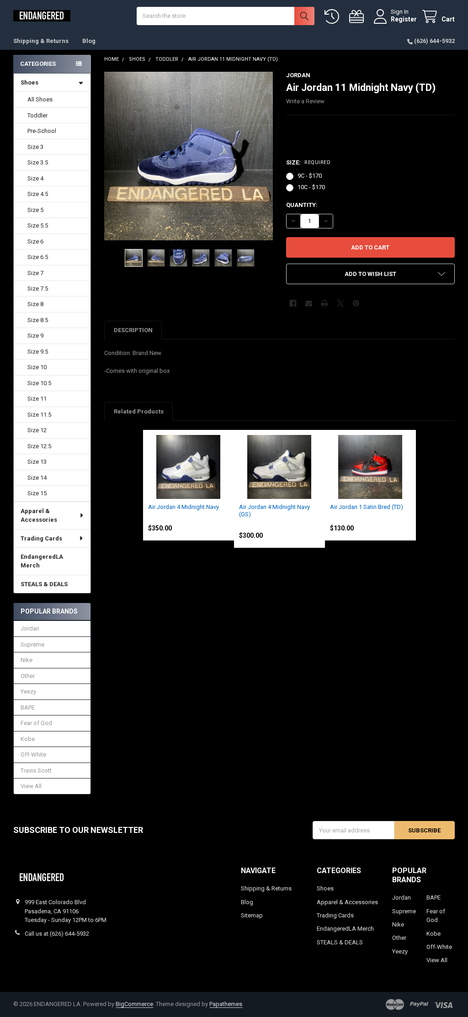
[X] (340, 303)
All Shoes (40, 99)
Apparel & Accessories (39, 516)
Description (133, 330)
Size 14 (37, 477)
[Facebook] (292, 303)
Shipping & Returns (41, 40)
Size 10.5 (39, 383)
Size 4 (35, 178)
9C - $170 (310, 175)
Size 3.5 (37, 162)
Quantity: (302, 204)
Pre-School (41, 130)
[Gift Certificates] (358, 17)
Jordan (30, 628)
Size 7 (35, 273)
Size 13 (37, 461)
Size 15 (37, 493)
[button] (370, 274)
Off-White (33, 754)
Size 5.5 (37, 225)
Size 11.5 (39, 414)
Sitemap (252, 915)
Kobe (28, 739)
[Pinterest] (355, 303)
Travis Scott (36, 770)
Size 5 (35, 210)
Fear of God (36, 723)
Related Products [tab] (139, 411)
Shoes (29, 82)
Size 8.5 (37, 320)
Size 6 (35, 241)
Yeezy (28, 691)
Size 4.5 (37, 194)
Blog (89, 40)
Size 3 (35, 146)
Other (28, 676)
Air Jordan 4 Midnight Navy (183, 506)
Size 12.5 (39, 446)
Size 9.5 (37, 351)
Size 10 (37, 367)
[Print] (324, 303)
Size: (308, 162)
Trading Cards (41, 538)
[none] (188, 156)
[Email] (308, 303)
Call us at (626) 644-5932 (57, 933)
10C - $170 (311, 187)
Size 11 (37, 398)
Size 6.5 (37, 257)
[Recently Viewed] (334, 17)
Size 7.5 (37, 288)
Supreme (32, 644)
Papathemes (225, 1004)
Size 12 (37, 430)
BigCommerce (134, 1004)
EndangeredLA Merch (42, 561)
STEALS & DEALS (44, 584)
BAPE (28, 707)
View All (31, 786)
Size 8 (35, 304)
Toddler (37, 115)
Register (404, 19)
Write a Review (305, 101)
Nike (26, 660)
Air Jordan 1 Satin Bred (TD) (366, 506)
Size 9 (35, 335)
